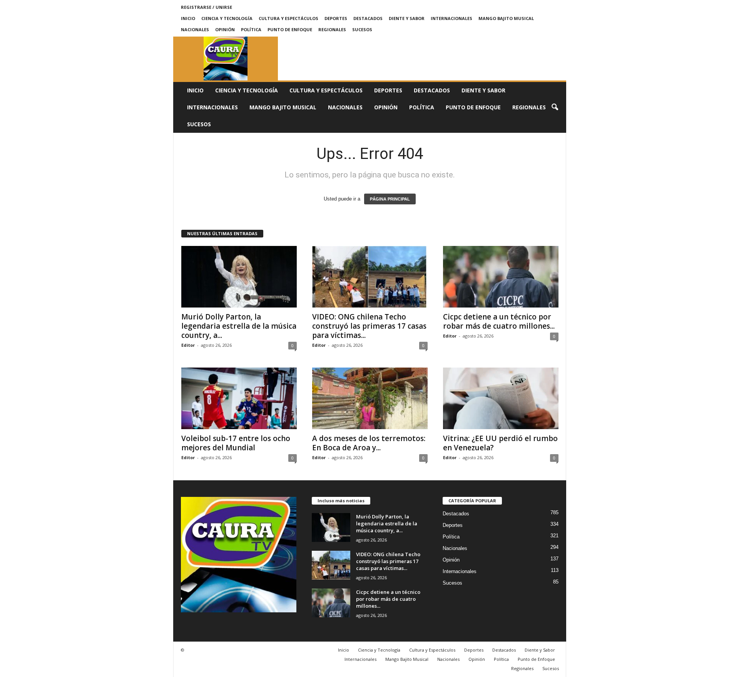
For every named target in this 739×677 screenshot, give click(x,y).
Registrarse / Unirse (206, 7)
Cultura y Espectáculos (288, 18)
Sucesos (362, 29)
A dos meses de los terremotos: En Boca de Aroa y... (368, 443)
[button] (554, 107)
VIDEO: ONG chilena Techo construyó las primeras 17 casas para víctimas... (369, 326)
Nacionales (195, 29)
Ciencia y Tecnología (226, 18)
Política (251, 29)
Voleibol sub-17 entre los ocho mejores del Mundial (235, 443)
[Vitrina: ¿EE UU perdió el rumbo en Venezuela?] (500, 398)
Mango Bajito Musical (506, 18)
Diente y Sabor (407, 18)
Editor (188, 345)
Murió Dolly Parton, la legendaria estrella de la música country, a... (238, 326)
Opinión (225, 29)
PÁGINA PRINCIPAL (390, 199)
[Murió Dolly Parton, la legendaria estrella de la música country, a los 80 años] (239, 277)
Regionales (332, 29)
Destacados (368, 18)
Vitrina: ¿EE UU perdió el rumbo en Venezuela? (500, 443)
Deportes (335, 18)
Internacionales (451, 18)
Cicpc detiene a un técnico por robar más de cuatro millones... (499, 321)
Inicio (188, 18)
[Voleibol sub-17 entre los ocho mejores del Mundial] (239, 398)
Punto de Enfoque (290, 29)
